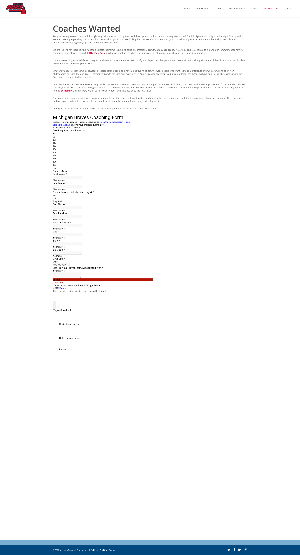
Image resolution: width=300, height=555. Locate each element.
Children (94, 550)
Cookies (103, 550)
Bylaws (112, 550)
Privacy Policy (82, 550)
